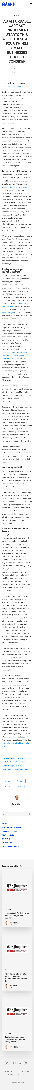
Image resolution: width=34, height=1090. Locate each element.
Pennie (23, 303)
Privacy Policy (10, 1071)
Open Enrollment (16, 765)
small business (7, 769)
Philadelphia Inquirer (14, 86)
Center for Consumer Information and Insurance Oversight (14, 355)
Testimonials (8, 835)
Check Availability (10, 847)
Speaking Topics (9, 831)
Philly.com (17, 16)
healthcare (22, 762)
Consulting (7, 843)
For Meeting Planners (12, 827)
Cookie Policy (23, 1071)
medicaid (6, 765)
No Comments (17, 72)
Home (4, 824)
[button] (31, 3)
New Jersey (14, 187)
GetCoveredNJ (8, 306)
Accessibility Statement (17, 1074)
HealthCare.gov (8, 743)
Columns (6, 839)
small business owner (21, 769)
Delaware (26, 187)
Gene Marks (12, 69)
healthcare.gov (8, 312)
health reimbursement (10, 762)
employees (21, 758)
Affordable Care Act (9, 758)
